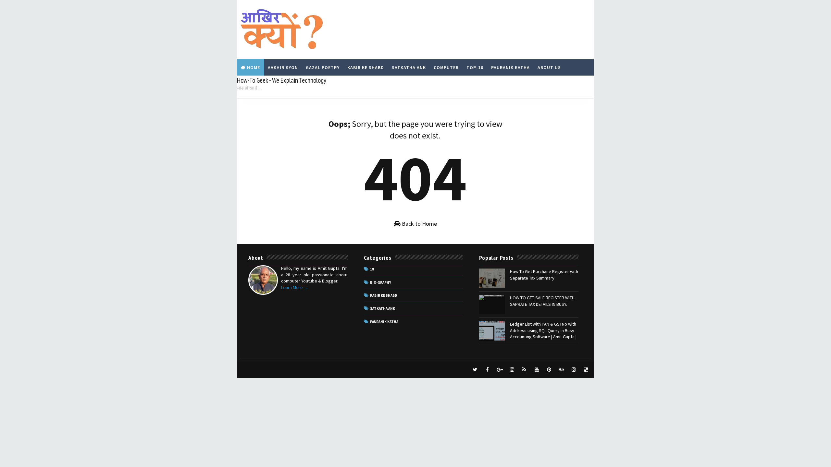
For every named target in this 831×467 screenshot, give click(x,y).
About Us (549, 67)
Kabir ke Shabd (383, 295)
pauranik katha (384, 321)
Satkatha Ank (409, 67)
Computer (446, 67)
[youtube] (536, 370)
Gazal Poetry (323, 67)
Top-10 (474, 67)
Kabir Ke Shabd (365, 67)
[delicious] (586, 370)
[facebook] (487, 370)
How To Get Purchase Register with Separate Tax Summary (544, 275)
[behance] (561, 370)
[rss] (524, 370)
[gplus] (499, 370)
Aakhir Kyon (283, 67)
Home (253, 67)
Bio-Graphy (380, 282)
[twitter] (475, 370)
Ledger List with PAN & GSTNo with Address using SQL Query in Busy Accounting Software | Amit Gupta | (543, 330)
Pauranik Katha (510, 67)
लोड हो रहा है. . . (249, 88)
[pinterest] (549, 370)
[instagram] (512, 370)
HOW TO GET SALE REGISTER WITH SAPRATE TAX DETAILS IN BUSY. (542, 301)
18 (372, 269)
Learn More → (294, 287)
